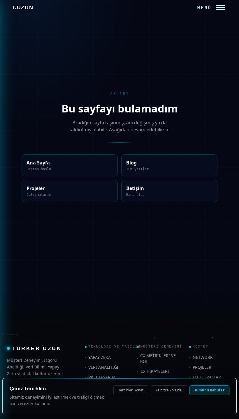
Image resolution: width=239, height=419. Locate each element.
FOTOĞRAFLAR (206, 376)
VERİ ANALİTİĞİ (102, 366)
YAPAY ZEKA (99, 357)
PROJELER (202, 366)
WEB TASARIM (101, 376)
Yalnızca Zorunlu (170, 390)
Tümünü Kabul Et (210, 390)
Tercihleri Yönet (130, 390)
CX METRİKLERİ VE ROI (157, 358)
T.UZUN (24, 7)
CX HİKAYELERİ (154, 371)
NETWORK (202, 357)
